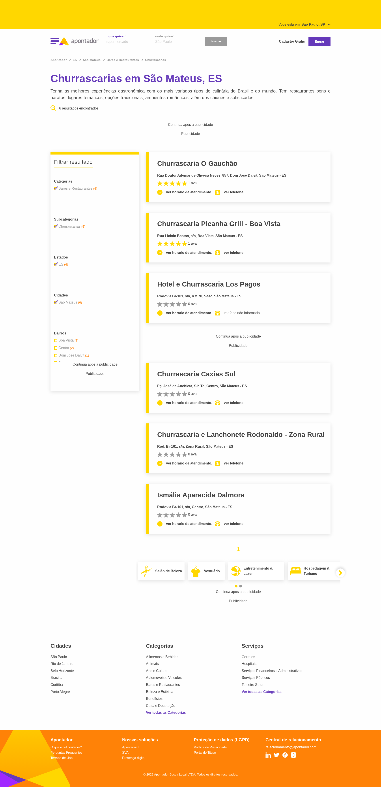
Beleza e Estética (159, 692)
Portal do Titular (205, 752)
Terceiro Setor (252, 685)
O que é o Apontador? (66, 747)
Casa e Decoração (160, 706)
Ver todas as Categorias (166, 712)
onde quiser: (164, 36)
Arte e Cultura (157, 671)
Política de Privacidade (210, 747)
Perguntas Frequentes (66, 752)
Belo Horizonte (62, 671)
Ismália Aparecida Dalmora (201, 495)
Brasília (56, 677)
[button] (236, 586)
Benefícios (154, 698)
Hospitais (249, 664)
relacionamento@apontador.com (290, 747)
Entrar (319, 41)
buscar (216, 41)
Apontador (58, 60)
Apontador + (131, 747)
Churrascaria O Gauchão (197, 163)
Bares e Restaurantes (163, 685)
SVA (125, 752)
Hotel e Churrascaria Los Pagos (208, 284)
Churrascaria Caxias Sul (196, 374)
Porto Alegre (60, 692)
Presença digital (133, 758)
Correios (248, 657)
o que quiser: (116, 36)
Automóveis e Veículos (164, 677)
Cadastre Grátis (292, 41)
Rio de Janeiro (61, 664)
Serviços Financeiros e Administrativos (272, 671)
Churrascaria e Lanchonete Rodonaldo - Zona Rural (241, 434)
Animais (152, 664)
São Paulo (58, 657)
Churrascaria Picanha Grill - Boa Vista (218, 224)
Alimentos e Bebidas (162, 657)
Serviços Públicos (256, 677)
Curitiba (56, 685)
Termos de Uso (61, 758)
